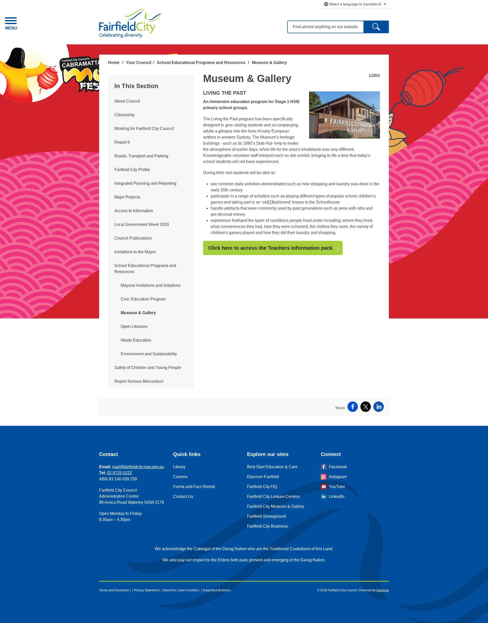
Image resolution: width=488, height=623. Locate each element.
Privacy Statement (146, 590)
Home (113, 62)
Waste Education (136, 340)
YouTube (337, 486)
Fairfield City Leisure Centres (273, 496)
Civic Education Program (143, 299)
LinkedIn (336, 496)
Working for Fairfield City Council (144, 128)
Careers (180, 477)
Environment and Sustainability (149, 354)
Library (179, 467)
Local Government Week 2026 (141, 224)
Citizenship (124, 115)
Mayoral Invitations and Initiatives (150, 285)
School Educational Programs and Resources (201, 62)
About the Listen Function (180, 590)
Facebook (338, 467)
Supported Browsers (217, 590)
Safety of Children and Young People (147, 367)
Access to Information (133, 211)
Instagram (338, 477)
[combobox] (354, 4)
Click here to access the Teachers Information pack (270, 248)
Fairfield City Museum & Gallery (275, 506)
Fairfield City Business (267, 526)
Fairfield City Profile (132, 169)
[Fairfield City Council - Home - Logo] (130, 23)
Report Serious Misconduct (138, 381)
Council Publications (133, 238)
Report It (122, 142)
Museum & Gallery (138, 313)
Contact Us (183, 496)
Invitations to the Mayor (135, 252)
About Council (127, 101)
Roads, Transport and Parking (141, 156)
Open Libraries (134, 326)
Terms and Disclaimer (114, 590)
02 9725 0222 (119, 473)
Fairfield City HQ (262, 486)
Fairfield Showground (266, 516)
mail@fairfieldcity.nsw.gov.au (138, 467)
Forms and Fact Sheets (194, 486)
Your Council (138, 62)
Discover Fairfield (263, 477)
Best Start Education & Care (272, 467)
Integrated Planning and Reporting (145, 183)
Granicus (382, 590)
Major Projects (127, 197)
